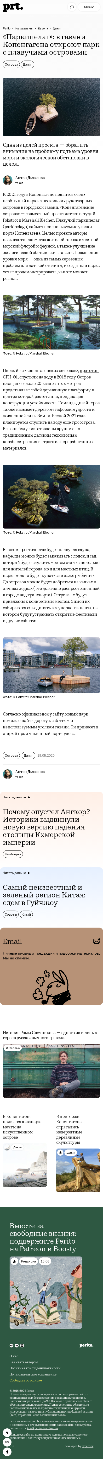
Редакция (28, 1261)
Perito (7, 28)
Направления (24, 28)
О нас (14, 1356)
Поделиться (7, 1432)
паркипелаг (88, 221)
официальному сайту (42, 714)
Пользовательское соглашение (33, 1374)
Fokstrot (10, 221)
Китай (26, 914)
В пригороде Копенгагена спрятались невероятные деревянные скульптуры (69, 1130)
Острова (11, 64)
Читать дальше (14, 797)
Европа (43, 28)
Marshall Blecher (38, 221)
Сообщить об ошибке (26, 1380)
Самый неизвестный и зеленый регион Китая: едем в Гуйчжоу (44, 895)
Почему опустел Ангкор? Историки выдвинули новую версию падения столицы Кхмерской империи (46, 828)
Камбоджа (13, 854)
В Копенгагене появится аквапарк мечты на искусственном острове (21, 1127)
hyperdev (87, 1446)
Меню (89, 7)
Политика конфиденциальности (35, 1368)
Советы (11, 914)
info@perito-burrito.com (42, 1428)
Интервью (13, 1048)
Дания (57, 28)
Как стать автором (24, 1362)
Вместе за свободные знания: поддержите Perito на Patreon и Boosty (43, 1238)
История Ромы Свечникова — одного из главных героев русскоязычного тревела (50, 1036)
